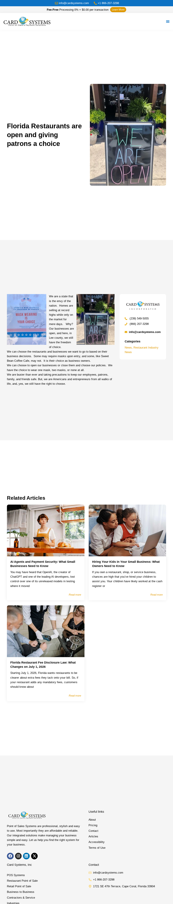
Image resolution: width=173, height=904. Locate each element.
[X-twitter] (34, 856)
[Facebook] (10, 856)
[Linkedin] (26, 856)
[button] (168, 21)
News (128, 347)
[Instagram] (18, 856)
